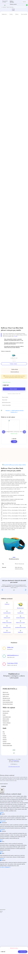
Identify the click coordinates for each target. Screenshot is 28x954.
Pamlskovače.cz (4, 14)
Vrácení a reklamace (6, 722)
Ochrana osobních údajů (7, 745)
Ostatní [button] (1, 851)
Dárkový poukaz (6, 718)
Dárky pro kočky (6, 694)
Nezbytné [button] (2, 858)
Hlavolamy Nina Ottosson (8, 704)
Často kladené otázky (7, 716)
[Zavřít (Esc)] (0, 909)
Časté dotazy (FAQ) (12, 663)
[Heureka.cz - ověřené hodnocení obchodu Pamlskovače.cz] (14, 411)
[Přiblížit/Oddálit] (4, 909)
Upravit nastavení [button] (4, 783)
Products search (13, 4)
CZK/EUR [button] (24, 1)
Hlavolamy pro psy (6, 698)
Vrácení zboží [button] (4, 399)
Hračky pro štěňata (6, 700)
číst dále (15, 336)
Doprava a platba (6, 711)
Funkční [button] (2, 812)
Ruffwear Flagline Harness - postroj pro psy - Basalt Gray (14, 431)
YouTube (4, 737)
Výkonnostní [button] (3, 821)
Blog (4, 731)
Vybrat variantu (23, 951)
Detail (14, 441)
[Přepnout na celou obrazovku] (3, 909)
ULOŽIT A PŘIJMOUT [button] (5, 867)
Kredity (12, 1)
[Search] (13, 10)
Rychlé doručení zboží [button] (6, 402)
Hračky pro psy (6, 696)
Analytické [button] (2, 829)
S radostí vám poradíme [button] (6, 405)
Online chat (10, 647)
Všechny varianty (13, 363)
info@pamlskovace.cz (13, 655)
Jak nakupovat (5, 713)
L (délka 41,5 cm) (14, 357)
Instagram (5, 739)
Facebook (4, 741)
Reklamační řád (6, 720)
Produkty (11, 14)
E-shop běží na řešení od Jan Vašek (14, 766)
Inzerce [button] (1, 839)
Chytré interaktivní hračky (8, 702)
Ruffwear (16, 14)
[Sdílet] (1, 909)
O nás (4, 733)
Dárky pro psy (5, 692)
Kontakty (4, 735)
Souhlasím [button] (3, 786)
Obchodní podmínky (7, 743)
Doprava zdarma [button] (5, 397)
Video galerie (5, 724)
